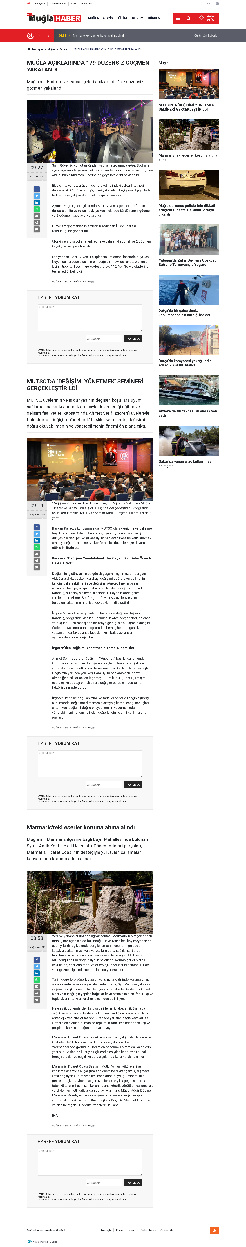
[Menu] (178, 18)
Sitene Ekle (86, 3)
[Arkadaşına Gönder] (37, 216)
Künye (119, 1230)
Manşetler (40, 3)
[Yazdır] (37, 222)
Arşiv (73, 3)
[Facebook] (37, 189)
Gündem (154, 18)
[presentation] (39, 36)
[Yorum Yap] (37, 229)
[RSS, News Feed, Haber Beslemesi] (214, 1230)
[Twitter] (37, 196)
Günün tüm (206, 35)
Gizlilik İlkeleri (148, 1230)
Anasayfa (106, 1230)
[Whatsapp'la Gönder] (37, 209)
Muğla (93, 18)
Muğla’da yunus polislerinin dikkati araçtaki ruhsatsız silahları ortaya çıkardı (120, 35)
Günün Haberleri (58, 3)
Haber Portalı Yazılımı (45, 1241)
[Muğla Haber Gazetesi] (54, 18)
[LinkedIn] (37, 202)
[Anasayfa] (29, 3)
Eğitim (121, 18)
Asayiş (107, 18)
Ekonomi (137, 18)
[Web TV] (209, 3)
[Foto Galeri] (217, 3)
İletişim (132, 1230)
